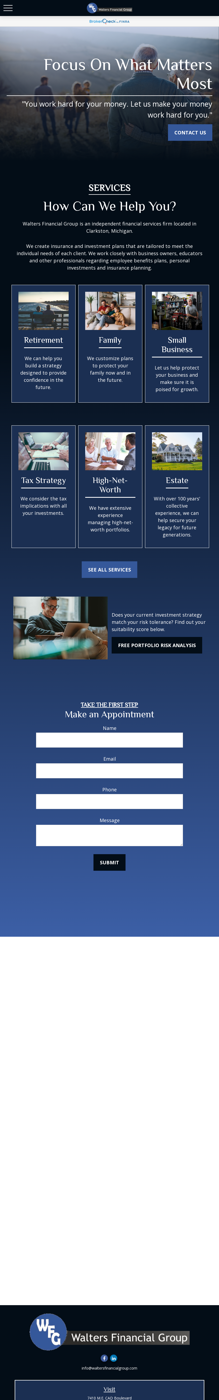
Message (110, 820)
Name (109, 728)
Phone (109, 789)
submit (109, 862)
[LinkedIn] (113, 1358)
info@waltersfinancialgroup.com (109, 1368)
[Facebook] (104, 1358)
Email (109, 759)
